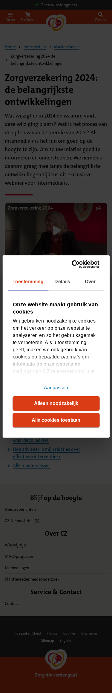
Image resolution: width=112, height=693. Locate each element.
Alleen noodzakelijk (56, 403)
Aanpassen (56, 387)
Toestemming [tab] (28, 281)
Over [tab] (90, 281)
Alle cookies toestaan (56, 420)
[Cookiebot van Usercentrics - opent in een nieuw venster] (75, 264)
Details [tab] (62, 281)
